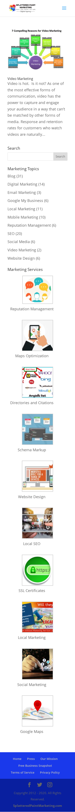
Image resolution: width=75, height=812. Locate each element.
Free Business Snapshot (35, 766)
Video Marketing (20, 78)
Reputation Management (29, 225)
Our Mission (49, 759)
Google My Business (25, 200)
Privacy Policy (50, 772)
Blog (11, 176)
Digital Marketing (22, 184)
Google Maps (31, 731)
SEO (11, 233)
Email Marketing (22, 192)
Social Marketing (31, 684)
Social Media (19, 241)
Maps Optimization (32, 355)
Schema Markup (32, 449)
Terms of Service (22, 772)
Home (17, 759)
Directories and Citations (32, 402)
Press (31, 759)
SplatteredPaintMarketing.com (37, 805)
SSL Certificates (32, 590)
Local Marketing (21, 208)
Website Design (21, 258)
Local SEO (31, 543)
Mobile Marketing (23, 217)
